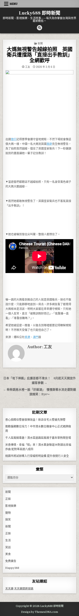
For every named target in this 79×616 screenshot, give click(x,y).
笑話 (8, 547)
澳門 (35, 337)
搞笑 (8, 519)
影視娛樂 (10, 505)
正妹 (8, 498)
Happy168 (12, 567)
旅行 (13, 139)
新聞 (40, 43)
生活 (8, 540)
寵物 (8, 512)
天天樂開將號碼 (23, 588)
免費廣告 (10, 560)
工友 (27, 67)
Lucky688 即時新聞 (39, 13)
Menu (13, 3)
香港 (27, 337)
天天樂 (9, 588)
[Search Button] (39, 27)
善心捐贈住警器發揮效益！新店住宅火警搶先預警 (35, 419)
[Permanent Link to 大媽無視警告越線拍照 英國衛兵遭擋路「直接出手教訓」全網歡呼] (39, 102)
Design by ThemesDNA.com (39, 612)
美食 (8, 554)
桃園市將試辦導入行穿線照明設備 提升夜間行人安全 (37, 455)
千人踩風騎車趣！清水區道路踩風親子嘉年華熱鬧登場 (38, 437)
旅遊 (49, 143)
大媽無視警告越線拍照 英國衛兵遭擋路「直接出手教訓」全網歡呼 (39, 55)
